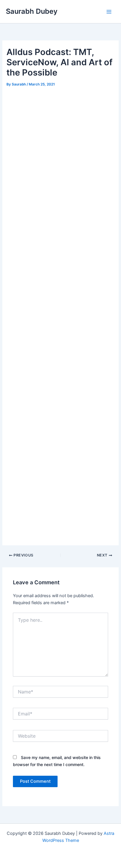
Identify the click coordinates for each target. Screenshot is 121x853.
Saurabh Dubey (32, 11)
